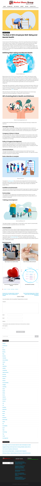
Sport (3, 427)
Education (4, 376)
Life (3, 405)
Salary (26, 6)
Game (3, 388)
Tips (3, 434)
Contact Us (33, 6)
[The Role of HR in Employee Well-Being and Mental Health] (20, 20)
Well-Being (12, 289)
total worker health (14, 237)
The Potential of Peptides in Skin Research (10, 448)
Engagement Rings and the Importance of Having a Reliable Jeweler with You (16, 446)
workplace (16, 289)
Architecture (4, 345)
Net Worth (16, 6)
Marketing (4, 409)
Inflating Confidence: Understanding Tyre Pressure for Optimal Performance (16, 453)
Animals (3, 343)
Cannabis (4, 358)
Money (22, 6)
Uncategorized (5, 438)
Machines (4, 407)
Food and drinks (5, 382)
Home (4, 6)
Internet (4, 401)
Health (8, 32)
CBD (3, 364)
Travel (3, 436)
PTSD (12, 89)
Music (3, 415)
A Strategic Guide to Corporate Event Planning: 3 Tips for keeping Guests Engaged (10, 294)
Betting (3, 351)
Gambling (4, 386)
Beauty (3, 349)
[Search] (36, 336)
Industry (4, 397)
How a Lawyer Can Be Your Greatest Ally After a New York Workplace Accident (16, 444)
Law (3, 403)
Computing (4, 370)
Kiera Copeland (11, 39)
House (3, 394)
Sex (3, 423)
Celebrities (9, 6)
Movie (3, 413)
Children (4, 368)
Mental (9, 289)
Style (3, 429)
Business (4, 32)
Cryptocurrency (5, 372)
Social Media (4, 425)
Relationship (4, 419)
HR (7, 289)
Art (3, 347)
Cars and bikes (5, 360)
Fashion (3, 378)
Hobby (3, 392)
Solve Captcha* (5, 325)
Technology (4, 431)
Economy (4, 374)
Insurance (4, 399)
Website (3, 321)
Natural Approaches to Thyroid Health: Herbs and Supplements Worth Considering (31, 294)
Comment (4, 301)
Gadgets (4, 384)
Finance (3, 380)
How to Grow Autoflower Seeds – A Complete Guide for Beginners (14, 451)
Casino (3, 362)
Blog (3, 353)
